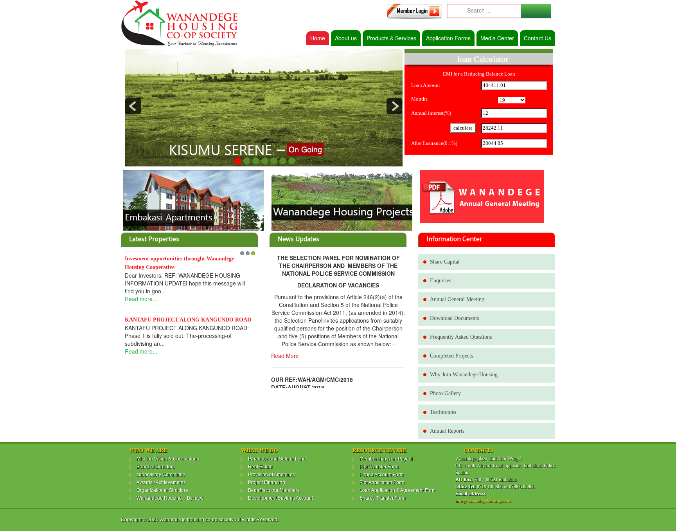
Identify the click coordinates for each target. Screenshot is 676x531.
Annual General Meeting (457, 299)
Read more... (141, 299)
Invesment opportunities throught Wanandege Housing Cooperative (179, 263)
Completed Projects (451, 356)
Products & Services (391, 38)
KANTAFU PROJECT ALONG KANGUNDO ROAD (188, 320)
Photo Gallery (445, 393)
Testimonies (443, 412)
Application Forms (448, 38)
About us (346, 38)
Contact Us (537, 38)
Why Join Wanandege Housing (464, 374)
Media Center (497, 38)
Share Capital (445, 262)
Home (317, 38)
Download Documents (454, 318)
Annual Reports (447, 431)
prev (133, 106)
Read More (285, 355)
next (394, 106)
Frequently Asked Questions (461, 337)
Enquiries (440, 281)
